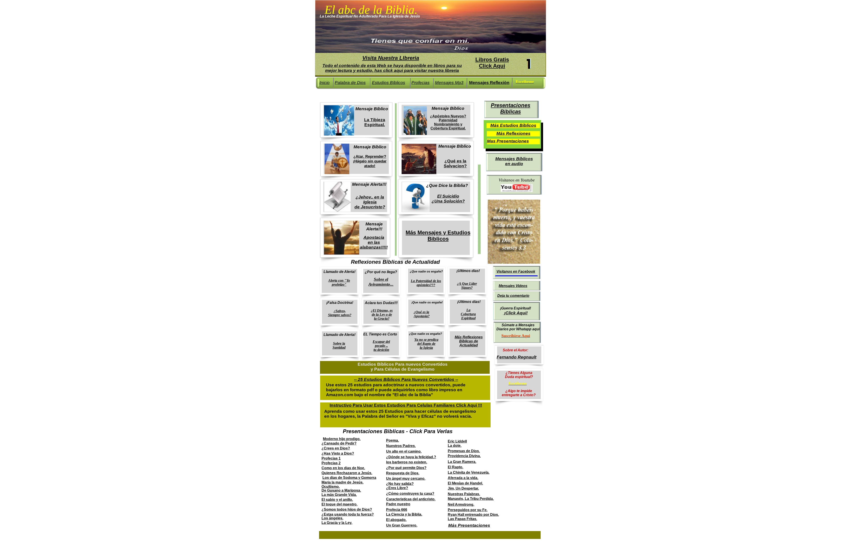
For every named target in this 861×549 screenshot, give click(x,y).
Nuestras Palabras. (464, 494)
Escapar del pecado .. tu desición (381, 346)
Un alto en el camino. (404, 451)
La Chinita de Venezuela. (468, 472)
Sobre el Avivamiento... (381, 282)
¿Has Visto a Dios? (338, 453)
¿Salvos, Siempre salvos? (339, 313)
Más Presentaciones (469, 525)
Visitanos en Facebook (515, 271)
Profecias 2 (331, 463)
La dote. (454, 445)
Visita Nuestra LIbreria (390, 58)
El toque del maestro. (339, 504)
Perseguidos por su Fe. (467, 510)
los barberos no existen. (406, 462)
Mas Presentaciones (508, 141)
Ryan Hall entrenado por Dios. (473, 515)
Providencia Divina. (464, 456)
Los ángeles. (332, 518)
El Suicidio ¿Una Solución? (448, 198)
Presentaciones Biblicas (510, 108)
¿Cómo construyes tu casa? (410, 493)
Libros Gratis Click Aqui (492, 62)
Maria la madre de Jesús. (342, 482)
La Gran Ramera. (462, 462)
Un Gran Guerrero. (401, 525)
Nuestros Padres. (401, 446)
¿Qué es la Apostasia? (422, 314)
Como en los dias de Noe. (343, 468)
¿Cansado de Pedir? (339, 443)
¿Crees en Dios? (336, 448)
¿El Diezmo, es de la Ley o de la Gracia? (382, 314)
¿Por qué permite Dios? (406, 468)
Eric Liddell (457, 441)
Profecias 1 (331, 458)
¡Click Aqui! (515, 313)
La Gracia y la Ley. (337, 523)
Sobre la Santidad (339, 345)
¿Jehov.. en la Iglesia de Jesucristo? (369, 202)
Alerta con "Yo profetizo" (339, 282)
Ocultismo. (331, 486)
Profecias (420, 82)
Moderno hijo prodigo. (342, 439)
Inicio (325, 82)
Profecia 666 (396, 510)
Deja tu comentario (513, 296)
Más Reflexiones (513, 133)
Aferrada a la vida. (463, 478)
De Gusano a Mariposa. (341, 490)
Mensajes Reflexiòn (489, 82)
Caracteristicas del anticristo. (410, 499)
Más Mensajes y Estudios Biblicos (438, 235)
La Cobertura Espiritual (468, 314)
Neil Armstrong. (461, 504)
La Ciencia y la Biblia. (404, 514)
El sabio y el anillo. (337, 499)
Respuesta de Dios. (402, 473)
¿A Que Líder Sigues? (467, 286)
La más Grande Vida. (339, 495)
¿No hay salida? (400, 484)
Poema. (392, 440)
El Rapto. (455, 467)
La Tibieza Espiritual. (374, 122)
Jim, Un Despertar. (463, 488)
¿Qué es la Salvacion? (455, 163)
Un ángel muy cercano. (405, 478)
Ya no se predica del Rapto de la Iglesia (426, 344)
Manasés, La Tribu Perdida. (471, 499)
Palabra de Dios (350, 82)
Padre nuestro (398, 504)
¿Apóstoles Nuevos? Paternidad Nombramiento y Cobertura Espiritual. (448, 122)
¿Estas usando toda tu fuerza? (348, 514)
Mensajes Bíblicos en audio (514, 161)
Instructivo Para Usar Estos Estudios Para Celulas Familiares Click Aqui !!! (406, 405)
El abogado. (396, 520)
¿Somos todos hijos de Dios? (347, 509)
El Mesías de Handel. (465, 483)
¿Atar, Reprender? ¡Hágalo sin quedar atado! (370, 161)
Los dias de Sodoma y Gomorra (349, 478)
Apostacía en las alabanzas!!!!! (374, 242)
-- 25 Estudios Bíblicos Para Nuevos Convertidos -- (406, 379)
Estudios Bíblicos (388, 82)
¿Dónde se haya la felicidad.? (411, 457)
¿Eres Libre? (397, 488)
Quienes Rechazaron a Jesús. (347, 473)
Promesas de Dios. (464, 451)
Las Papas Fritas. (462, 519)
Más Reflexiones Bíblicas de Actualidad (469, 341)
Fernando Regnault (516, 357)
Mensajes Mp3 (449, 82)
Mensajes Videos (513, 286)
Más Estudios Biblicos (513, 125)
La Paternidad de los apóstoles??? (426, 283)
